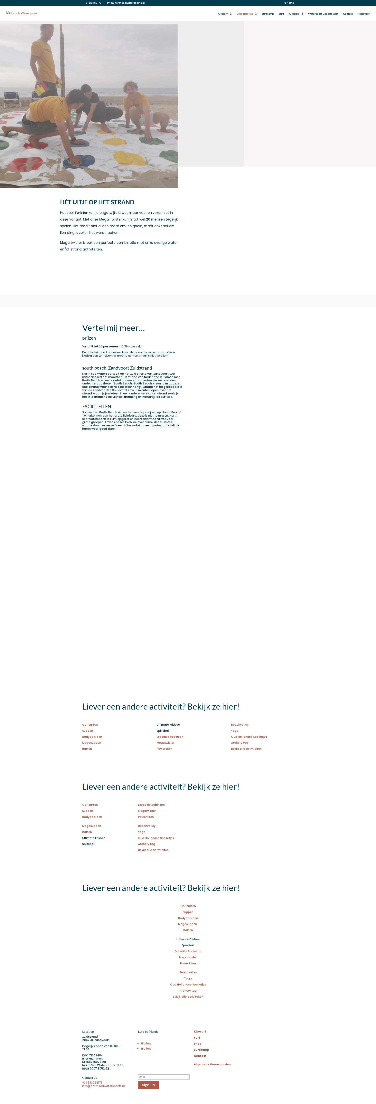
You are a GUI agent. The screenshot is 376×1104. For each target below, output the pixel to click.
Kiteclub (294, 13)
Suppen (87, 731)
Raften (87, 749)
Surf (281, 13)
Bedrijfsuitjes (245, 13)
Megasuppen (92, 743)
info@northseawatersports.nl (103, 1086)
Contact (348, 13)
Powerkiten (164, 749)
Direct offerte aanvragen (224, 135)
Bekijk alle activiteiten (246, 749)
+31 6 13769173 (92, 1083)
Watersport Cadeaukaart (323, 13)
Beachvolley (240, 725)
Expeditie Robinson (170, 737)
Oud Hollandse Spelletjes (249, 737)
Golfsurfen (90, 725)
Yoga (235, 731)
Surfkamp (268, 13)
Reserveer (364, 13)
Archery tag (239, 743)
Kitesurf (223, 13)
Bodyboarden (92, 737)
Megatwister (165, 743)
